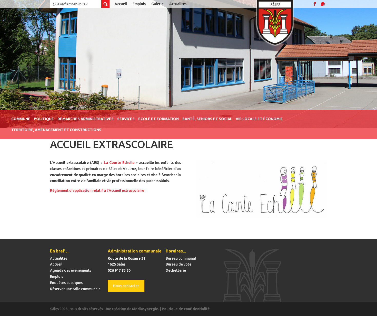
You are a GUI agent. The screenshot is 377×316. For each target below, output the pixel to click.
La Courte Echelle (119, 163)
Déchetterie (176, 270)
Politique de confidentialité (186, 309)
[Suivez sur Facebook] (315, 4)
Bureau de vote (178, 264)
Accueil (121, 4)
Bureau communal (181, 258)
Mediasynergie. (145, 309)
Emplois (139, 4)
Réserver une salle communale (75, 289)
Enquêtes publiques (66, 283)
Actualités (177, 4)
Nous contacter (126, 286)
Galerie (157, 4)
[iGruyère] (323, 4)
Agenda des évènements (70, 270)
